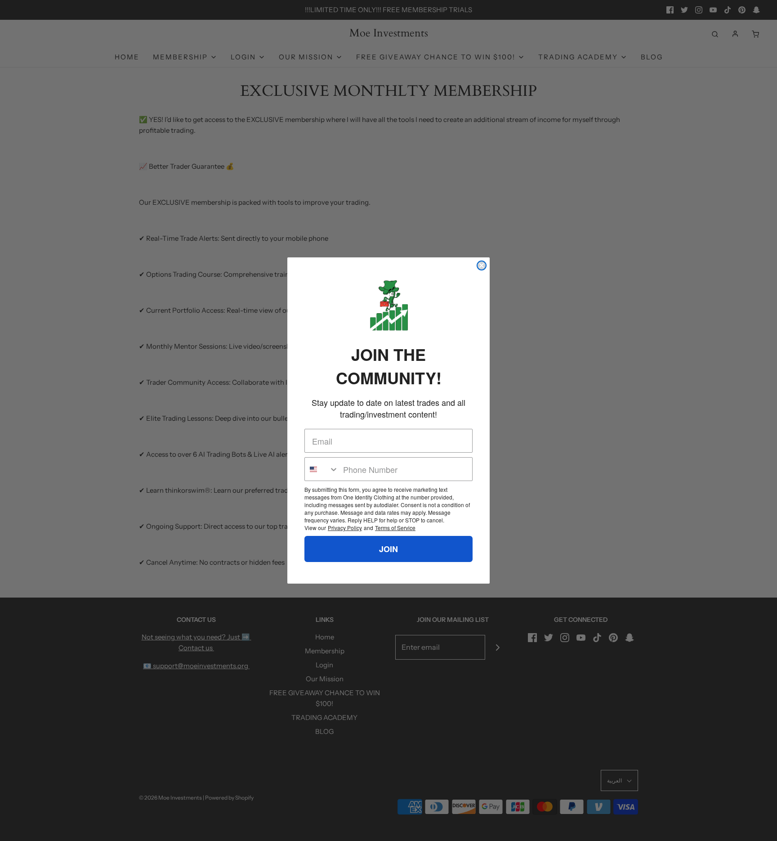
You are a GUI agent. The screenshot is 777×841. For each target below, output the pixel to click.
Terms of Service (395, 527)
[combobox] (322, 469)
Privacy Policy (345, 527)
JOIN (388, 549)
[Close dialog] (481, 265)
